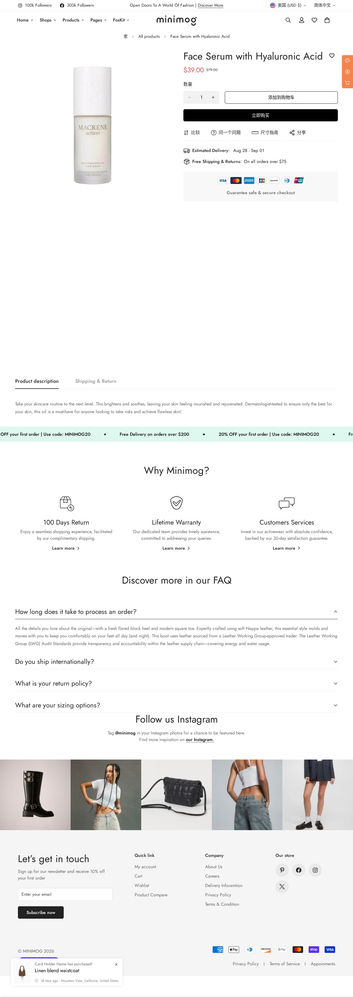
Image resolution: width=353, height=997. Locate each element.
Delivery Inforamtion (223, 885)
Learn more (63, 548)
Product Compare (151, 895)
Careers (212, 876)
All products (149, 36)
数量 (187, 84)
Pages (96, 20)
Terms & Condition (222, 904)
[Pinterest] (282, 870)
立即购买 (260, 115)
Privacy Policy (218, 895)
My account (145, 867)
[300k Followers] (298, 870)
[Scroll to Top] (342, 967)
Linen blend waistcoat (57, 970)
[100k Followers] (315, 870)
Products (71, 20)
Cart (138, 876)
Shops (46, 20)
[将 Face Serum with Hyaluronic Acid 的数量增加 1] (213, 97)
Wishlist (142, 885)
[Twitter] (282, 886)
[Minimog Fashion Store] (177, 20)
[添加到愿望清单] (331, 56)
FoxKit (119, 20)
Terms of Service (285, 964)
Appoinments (323, 964)
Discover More (210, 5)
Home (23, 20)
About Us (213, 867)
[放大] (165, 60)
